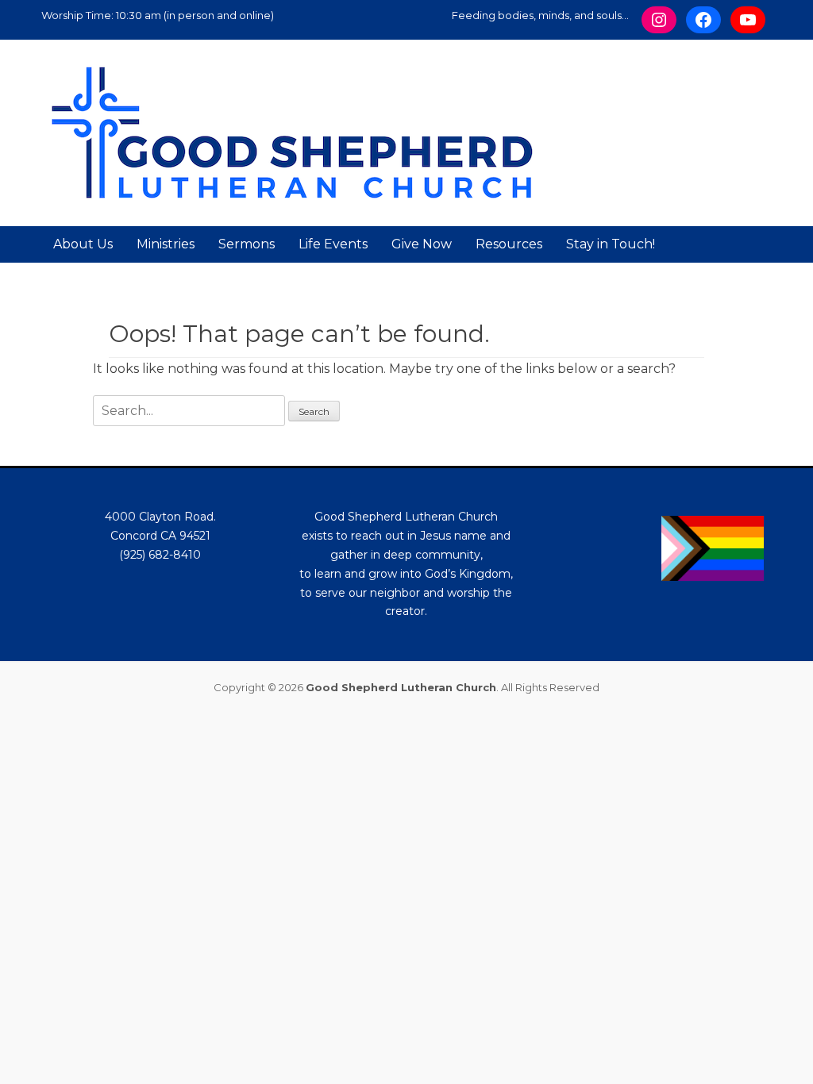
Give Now (421, 244)
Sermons (246, 244)
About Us (83, 244)
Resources (509, 244)
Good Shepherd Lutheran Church (401, 687)
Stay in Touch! (610, 244)
